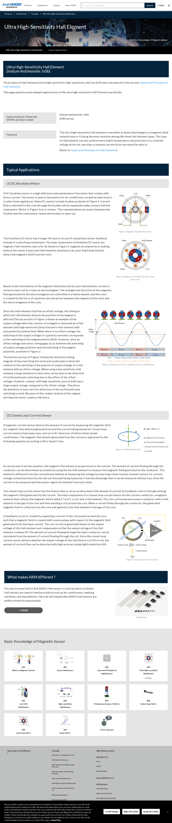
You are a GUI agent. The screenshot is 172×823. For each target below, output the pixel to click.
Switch (98, 766)
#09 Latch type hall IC (59, 800)
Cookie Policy (55, 820)
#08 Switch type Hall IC (60, 795)
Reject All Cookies (131, 811)
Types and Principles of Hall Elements (93, 150)
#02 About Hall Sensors (60, 760)
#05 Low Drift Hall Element (61, 778)
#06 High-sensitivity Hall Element (64, 783)
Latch (98, 761)
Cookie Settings (111, 811)
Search (150, 5)
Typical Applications (57, 50)
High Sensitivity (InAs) (104, 793)
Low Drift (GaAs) (102, 789)
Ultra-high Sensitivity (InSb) (105, 798)
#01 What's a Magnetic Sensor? (63, 755)
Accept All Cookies (150, 811)
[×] (168, 812)
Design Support (101, 771)
